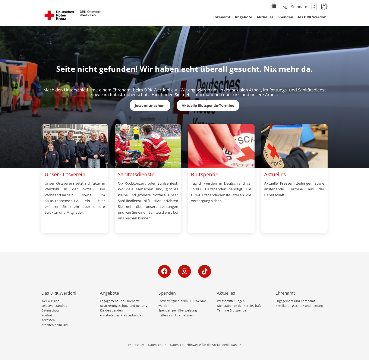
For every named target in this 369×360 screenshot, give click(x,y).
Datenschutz (50, 310)
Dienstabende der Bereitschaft (239, 306)
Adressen (48, 320)
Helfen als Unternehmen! (176, 315)
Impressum (136, 345)
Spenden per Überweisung (177, 310)
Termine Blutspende (231, 310)
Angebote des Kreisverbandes (121, 315)
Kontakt (46, 315)
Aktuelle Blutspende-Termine (208, 105)
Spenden (285, 17)
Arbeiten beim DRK (55, 325)
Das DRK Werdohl (312, 17)
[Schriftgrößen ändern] (296, 6)
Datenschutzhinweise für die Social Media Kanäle (205, 345)
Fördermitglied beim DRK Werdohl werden (183, 303)
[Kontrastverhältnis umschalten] (273, 6)
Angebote (243, 17)
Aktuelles (264, 17)
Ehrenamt (221, 17)
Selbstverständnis (54, 306)
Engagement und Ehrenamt (119, 301)
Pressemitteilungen (231, 301)
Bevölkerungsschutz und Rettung (123, 306)
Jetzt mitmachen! (150, 105)
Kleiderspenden (111, 310)
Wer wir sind (50, 301)
